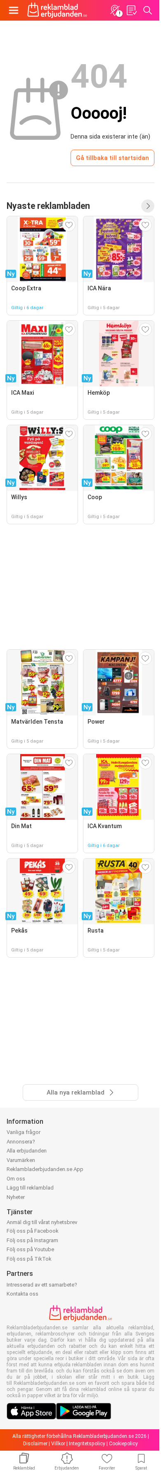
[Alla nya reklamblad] (147, 206)
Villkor (58, 1444)
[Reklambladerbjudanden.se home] (57, 10)
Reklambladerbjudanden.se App (45, 1169)
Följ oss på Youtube (30, 1249)
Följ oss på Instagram (32, 1240)
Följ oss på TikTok (29, 1259)
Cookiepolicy (123, 1444)
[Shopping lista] (131, 10)
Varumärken (21, 1160)
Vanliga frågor (23, 1132)
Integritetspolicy (87, 1444)
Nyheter (16, 1197)
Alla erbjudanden (27, 1151)
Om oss (16, 1179)
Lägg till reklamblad (30, 1188)
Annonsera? (21, 1142)
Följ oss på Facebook (33, 1231)
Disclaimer (35, 1444)
